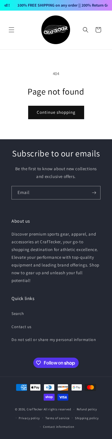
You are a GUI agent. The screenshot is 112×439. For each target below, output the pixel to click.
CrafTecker (35, 409)
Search (17, 313)
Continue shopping (56, 112)
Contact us (21, 326)
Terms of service (57, 418)
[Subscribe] (94, 192)
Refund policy (87, 409)
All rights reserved (57, 409)
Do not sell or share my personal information (53, 339)
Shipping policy (87, 418)
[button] (11, 29)
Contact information (58, 427)
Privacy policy (29, 418)
